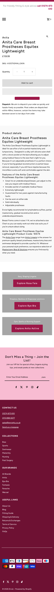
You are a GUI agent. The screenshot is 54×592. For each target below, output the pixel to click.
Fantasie (6, 485)
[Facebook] (16, 387)
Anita (4, 477)
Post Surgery (7, 460)
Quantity (6, 72)
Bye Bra (5, 481)
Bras (4, 442)
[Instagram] (32, 387)
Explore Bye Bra (27, 305)
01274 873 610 (8, 413)
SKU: (4, 63)
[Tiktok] (37, 387)
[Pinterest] (27, 387)
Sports (5, 445)
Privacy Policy (8, 528)
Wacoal (5, 492)
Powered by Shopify (23, 589)
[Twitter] (21, 387)
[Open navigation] (7, 19)
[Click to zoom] (47, 36)
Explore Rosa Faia (27, 283)
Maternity (6, 453)
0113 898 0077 (8, 418)
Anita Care (10, 237)
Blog (4, 509)
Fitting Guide (7, 513)
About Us (6, 506)
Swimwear (6, 449)
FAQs (4, 531)
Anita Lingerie (31, 237)
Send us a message (10, 427)
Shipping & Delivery (10, 517)
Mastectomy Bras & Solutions (14, 249)
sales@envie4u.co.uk (11, 422)
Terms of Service (9, 524)
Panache (6, 488)
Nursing (5, 457)
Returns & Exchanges (11, 520)
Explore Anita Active (27, 328)
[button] (27, 91)
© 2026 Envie (8, 589)
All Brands (6, 474)
